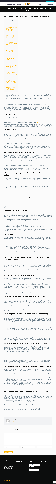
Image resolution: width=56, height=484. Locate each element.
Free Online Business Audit (50, 1)
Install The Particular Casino (11, 72)
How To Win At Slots (9, 73)
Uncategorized (8, 12)
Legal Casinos (8, 22)
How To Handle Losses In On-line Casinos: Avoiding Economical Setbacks (11, 50)
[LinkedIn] (22, 1)
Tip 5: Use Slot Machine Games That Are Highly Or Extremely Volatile (11, 62)
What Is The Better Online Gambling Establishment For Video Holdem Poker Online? (11, 30)
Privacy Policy (33, 480)
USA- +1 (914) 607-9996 (5, 1)
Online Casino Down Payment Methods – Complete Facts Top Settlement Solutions (11, 67)
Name (30, 468)
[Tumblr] (8, 412)
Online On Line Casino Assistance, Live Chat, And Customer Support (10, 36)
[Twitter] (5, 412)
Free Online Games (9, 23)
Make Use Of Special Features (11, 64)
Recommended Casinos (10, 89)
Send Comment (8, 452)
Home (2, 4)
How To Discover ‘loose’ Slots (11, 65)
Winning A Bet (8, 34)
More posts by (14, 421)
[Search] (54, 4)
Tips (7, 57)
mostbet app (17, 149)
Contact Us (32, 1)
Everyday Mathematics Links (22, 470)
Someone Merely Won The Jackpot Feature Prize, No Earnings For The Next (10, 46)
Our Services (19, 4)
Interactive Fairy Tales (21, 465)
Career (36, 4)
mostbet (37, 122)
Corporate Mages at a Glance (10, 4)
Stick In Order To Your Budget (11, 87)
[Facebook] (20, 1)
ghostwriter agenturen (49, 4)
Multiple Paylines (9, 88)
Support (22, 480)
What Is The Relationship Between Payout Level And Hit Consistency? (11, 82)
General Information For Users (22, 464)
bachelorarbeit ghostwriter (40, 1)
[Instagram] (23, 1)
